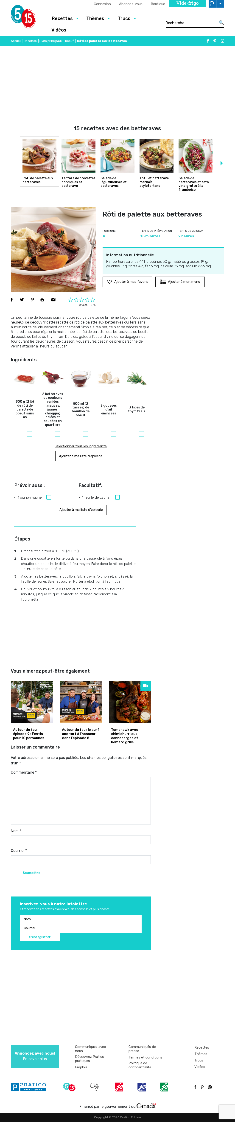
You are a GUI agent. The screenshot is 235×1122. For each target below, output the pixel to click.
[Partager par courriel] (53, 299)
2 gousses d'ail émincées (109, 409)
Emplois (81, 1067)
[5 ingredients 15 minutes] (27, 18)
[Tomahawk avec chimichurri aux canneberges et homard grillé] (130, 702)
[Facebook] (208, 41)
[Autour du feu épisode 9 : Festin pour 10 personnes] (32, 702)
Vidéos (58, 30)
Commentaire (24, 772)
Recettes (30, 41)
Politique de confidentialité (140, 1065)
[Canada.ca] (146, 1105)
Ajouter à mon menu (184, 282)
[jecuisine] (119, 1087)
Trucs (198, 1060)
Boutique (158, 4)
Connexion (102, 4)
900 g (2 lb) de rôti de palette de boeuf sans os (25, 409)
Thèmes (200, 1054)
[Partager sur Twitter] (22, 299)
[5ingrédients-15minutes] (70, 1087)
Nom (16, 831)
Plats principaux (50, 41)
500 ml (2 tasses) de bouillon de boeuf (81, 409)
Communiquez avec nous (90, 1049)
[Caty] (96, 1087)
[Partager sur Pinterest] (32, 299)
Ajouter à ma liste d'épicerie (80, 456)
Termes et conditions (145, 1057)
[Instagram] (222, 41)
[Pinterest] (214, 41)
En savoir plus (35, 1056)
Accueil (16, 41)
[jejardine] (164, 1087)
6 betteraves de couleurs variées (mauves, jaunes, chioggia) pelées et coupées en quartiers (52, 409)
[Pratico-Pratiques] (30, 1087)
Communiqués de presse (142, 1049)
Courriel (19, 850)
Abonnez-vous (131, 4)
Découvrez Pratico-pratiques (90, 1059)
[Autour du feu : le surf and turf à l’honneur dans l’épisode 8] (81, 702)
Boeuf (69, 41)
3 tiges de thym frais (136, 409)
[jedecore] (142, 1087)
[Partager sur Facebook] (12, 299)
